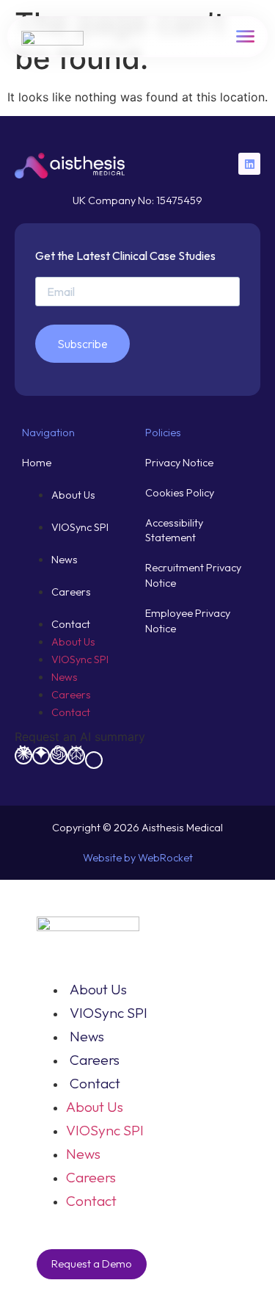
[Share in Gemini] (41, 755)
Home (36, 462)
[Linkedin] (249, 164)
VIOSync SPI (80, 527)
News (64, 559)
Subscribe (82, 343)
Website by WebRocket (138, 857)
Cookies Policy (179, 492)
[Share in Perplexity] (76, 755)
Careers (71, 592)
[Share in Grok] (94, 760)
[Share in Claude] (23, 755)
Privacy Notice (179, 462)
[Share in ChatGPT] (58, 755)
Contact (70, 624)
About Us (73, 495)
